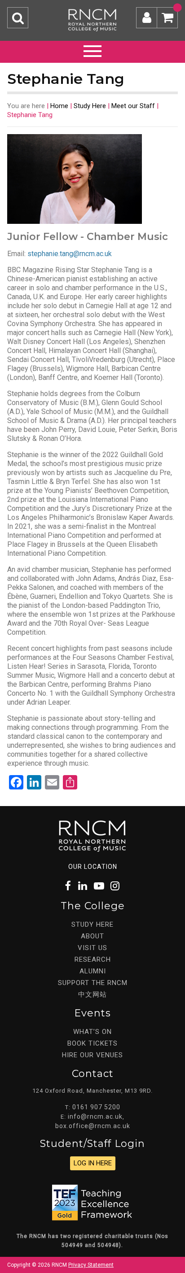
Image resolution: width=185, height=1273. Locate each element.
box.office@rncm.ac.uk (92, 1125)
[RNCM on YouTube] (99, 886)
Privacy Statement (91, 1265)
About (92, 936)
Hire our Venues (92, 1055)
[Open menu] (92, 50)
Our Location (92, 866)
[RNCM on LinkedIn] (83, 886)
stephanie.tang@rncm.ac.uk (69, 253)
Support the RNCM (93, 983)
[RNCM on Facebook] (68, 886)
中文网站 (92, 994)
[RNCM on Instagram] (115, 886)
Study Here (90, 106)
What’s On (92, 1032)
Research (93, 959)
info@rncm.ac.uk (95, 1116)
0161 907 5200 (96, 1107)
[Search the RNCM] (17, 17)
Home (59, 106)
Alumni (92, 971)
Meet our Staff (133, 106)
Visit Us (92, 948)
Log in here (93, 1163)
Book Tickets (92, 1043)
